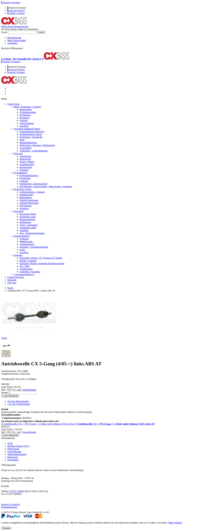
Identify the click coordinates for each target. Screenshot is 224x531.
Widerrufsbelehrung (16, 454)
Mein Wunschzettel (16, 40)
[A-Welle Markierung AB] (6, 356)
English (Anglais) (16, 13)
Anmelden (12, 43)
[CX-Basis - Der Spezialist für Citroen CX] (14, 23)
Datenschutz (13, 448)
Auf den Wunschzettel (18, 401)
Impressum (12, 457)
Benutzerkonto (14, 37)
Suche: (4, 32)
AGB (10, 443)
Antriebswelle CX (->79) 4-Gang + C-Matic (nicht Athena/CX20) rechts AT (116, 424)
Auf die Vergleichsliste (19, 404)
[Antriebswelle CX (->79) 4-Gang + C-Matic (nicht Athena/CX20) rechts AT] (39, 424)
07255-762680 (17, 491)
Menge (4, 392)
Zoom (4, 338)
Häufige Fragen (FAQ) (18, 446)
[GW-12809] (6, 348)
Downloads (12, 459)
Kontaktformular (9, 507)
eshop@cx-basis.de (10, 504)
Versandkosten (29, 389)
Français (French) (16, 10)
